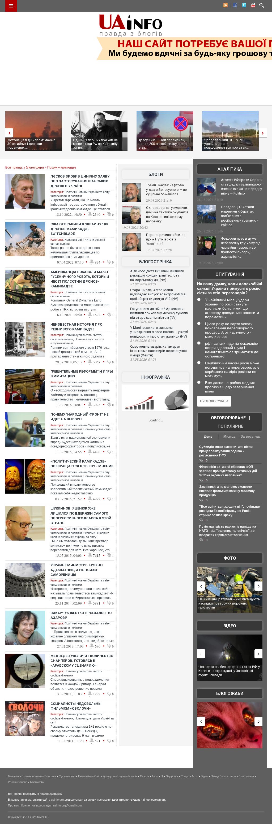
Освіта (144, 776)
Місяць (229, 436)
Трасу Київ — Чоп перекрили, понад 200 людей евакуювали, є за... (163, 143)
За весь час (251, 436)
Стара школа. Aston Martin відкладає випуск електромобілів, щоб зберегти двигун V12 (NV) (158, 294)
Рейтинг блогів (17, 782)
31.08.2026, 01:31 (143, 341)
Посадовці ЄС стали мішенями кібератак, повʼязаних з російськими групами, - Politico (239, 216)
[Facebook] (234, 6)
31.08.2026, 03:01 (143, 284)
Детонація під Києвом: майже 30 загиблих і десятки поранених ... (31, 143)
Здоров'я (172, 776)
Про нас (13, 805)
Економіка (85, 776)
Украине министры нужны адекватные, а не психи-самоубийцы (76, 570)
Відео (229, 625)
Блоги (155, 174)
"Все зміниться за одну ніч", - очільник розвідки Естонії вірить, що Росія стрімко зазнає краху (229, 511)
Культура (109, 776)
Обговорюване (228, 417)
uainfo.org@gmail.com (67, 805)
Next (264, 132)
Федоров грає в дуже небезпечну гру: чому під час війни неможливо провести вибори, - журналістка (240, 247)
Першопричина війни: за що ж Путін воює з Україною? (165, 239)
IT (162, 776)
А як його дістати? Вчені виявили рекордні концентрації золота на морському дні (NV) (157, 275)
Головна (13, 776)
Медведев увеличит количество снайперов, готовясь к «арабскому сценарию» (81, 660)
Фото (230, 558)
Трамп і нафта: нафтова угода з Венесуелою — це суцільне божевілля (166, 189)
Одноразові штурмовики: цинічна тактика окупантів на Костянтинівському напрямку (167, 214)
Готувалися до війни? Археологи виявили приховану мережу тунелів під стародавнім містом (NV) (159, 313)
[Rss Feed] (225, 6)
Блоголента (246, 776)
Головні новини (32, 776)
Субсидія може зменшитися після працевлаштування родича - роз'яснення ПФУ (226, 451)
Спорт (185, 776)
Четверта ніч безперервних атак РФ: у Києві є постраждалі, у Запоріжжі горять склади (229, 671)
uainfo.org (57, 799)
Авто (155, 776)
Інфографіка (155, 377)
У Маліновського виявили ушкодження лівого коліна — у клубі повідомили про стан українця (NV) (159, 332)
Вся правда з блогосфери (24, 167)
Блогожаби (229, 693)
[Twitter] (243, 6)
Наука (121, 776)
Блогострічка (155, 261)
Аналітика (230, 169)
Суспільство (67, 776)
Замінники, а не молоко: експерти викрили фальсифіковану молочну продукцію (227, 491)
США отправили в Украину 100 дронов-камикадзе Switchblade (79, 229)
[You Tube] (252, 6)
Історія (132, 776)
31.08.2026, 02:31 (143, 303)
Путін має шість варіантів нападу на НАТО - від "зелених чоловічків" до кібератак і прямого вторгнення (227, 531)
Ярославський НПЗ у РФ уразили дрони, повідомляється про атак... (226, 143)
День (208, 436)
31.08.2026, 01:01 (143, 359)
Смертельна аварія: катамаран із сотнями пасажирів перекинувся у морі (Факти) (158, 350)
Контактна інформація (36, 805)
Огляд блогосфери (223, 776)
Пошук (52, 167)
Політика (50, 776)
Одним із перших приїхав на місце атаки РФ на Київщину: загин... (95, 143)
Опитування (229, 274)
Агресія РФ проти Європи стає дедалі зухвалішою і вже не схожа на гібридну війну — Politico (241, 186)
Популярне (230, 426)
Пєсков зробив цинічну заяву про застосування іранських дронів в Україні (79, 181)
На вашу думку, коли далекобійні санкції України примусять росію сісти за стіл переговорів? (229, 288)
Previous (8, 132)
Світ (97, 776)
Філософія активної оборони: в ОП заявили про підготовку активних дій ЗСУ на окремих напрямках (228, 471)
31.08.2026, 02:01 (143, 322)
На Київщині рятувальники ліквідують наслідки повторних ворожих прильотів (229, 603)
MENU (11, 6)
